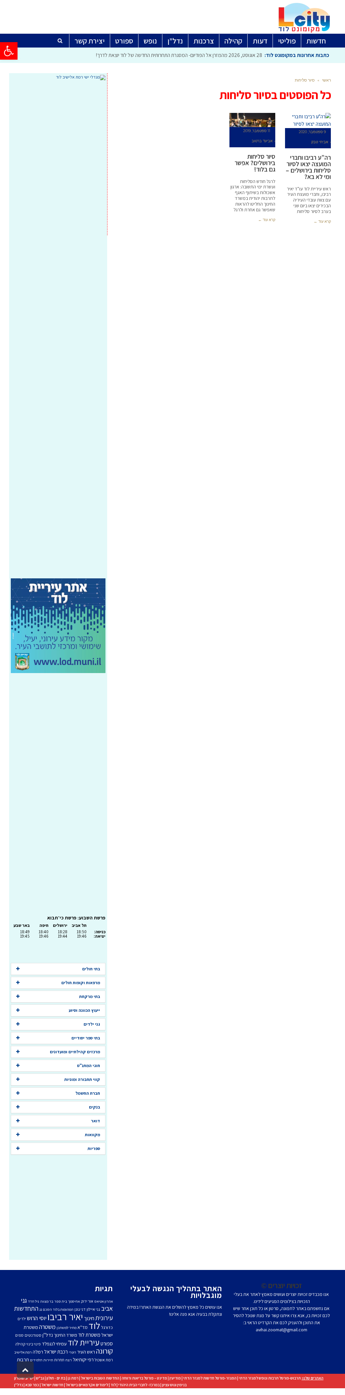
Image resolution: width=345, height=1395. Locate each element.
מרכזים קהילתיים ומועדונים (75, 1052)
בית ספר (60, 1301)
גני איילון (93, 1309)
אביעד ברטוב (262, 141)
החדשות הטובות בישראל (100, 1378)
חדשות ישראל (52, 1384)
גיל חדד (33, 1301)
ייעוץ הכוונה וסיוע (84, 1010)
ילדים (22, 1318)
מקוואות (92, 1134)
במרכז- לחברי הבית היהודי (139, 1384)
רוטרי (72, 1352)
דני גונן (80, 1309)
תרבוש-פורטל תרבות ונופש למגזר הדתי (270, 1378)
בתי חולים (91, 969)
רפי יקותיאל (83, 1359)
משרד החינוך (65, 1335)
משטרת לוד (89, 1334)
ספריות (94, 1148)
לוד (94, 1326)
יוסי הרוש (36, 1318)
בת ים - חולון (55, 1378)
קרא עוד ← (322, 221)
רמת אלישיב (23, 1352)
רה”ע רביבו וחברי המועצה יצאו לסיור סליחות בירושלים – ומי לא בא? (308, 167)
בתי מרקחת (89, 996)
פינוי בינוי (33, 1343)
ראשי (326, 80)
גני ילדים (92, 1024)
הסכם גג (45, 1309)
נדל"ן (18, 1384)
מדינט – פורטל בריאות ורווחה (144, 1378)
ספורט (106, 1343)
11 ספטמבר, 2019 (256, 130)
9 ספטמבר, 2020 (312, 131)
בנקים (94, 1107)
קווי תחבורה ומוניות (82, 1079)
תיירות (48, 1360)
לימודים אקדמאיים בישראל (87, 1384)
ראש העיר (86, 1351)
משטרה (47, 1327)
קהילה (20, 1344)
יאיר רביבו (65, 1316)
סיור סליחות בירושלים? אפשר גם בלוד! (254, 162)
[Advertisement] (58, 329)
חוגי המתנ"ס (88, 1065)
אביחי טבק (319, 142)
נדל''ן (47, 1335)
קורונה (104, 1351)
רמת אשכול (104, 1360)
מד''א (82, 1327)
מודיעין (175, 1378)
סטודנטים (33, 1335)
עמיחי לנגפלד (54, 1343)
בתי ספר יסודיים (85, 1038)
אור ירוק (87, 1301)
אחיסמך (74, 1301)
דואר (95, 1121)
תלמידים (36, 1360)
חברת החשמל (87, 1093)
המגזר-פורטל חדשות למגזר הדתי (210, 1378)
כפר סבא (32, 1384)
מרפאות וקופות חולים (80, 982)
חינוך (89, 1318)
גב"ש (40, 1378)
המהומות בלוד (63, 1309)
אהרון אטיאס (103, 1301)
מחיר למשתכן (66, 1327)
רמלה (38, 1351)
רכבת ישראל (56, 1351)
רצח (68, 1360)
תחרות (59, 1359)
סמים (19, 1335)
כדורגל (107, 1327)
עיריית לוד (83, 1342)
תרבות (23, 1359)
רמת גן (73, 1378)
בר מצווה (46, 1301)
